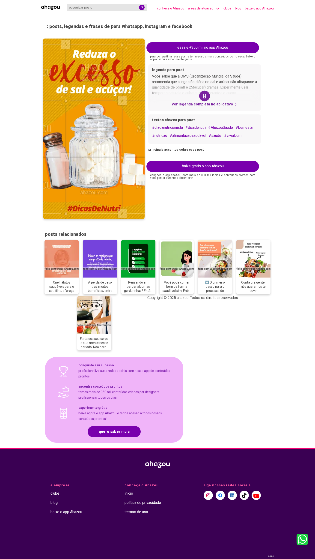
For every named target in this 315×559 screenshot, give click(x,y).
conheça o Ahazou (170, 8)
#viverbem (232, 135)
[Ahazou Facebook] (220, 495)
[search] (142, 7)
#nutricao (159, 135)
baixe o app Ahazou (259, 8)
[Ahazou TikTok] (244, 495)
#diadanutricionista (167, 127)
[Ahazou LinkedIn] (232, 495)
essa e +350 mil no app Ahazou (202, 47)
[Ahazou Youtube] (256, 495)
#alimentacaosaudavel (188, 135)
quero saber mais (114, 431)
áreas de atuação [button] (200, 8)
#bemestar (245, 127)
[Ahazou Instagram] (208, 495)
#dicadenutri (195, 127)
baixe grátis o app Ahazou (203, 166)
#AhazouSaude (220, 127)
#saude (215, 135)
